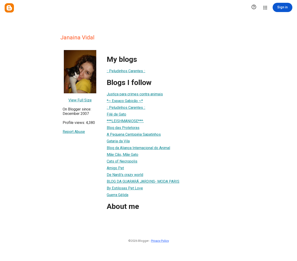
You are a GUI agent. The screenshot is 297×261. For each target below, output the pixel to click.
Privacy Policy (160, 240)
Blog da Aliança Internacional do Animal (138, 148)
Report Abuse (74, 131)
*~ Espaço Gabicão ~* (125, 101)
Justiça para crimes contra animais (135, 94)
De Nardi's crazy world (125, 175)
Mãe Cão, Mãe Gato (122, 154)
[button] (253, 7)
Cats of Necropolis (122, 161)
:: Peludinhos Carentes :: (126, 71)
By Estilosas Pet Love (125, 188)
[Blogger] (9, 8)
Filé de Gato (116, 114)
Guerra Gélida (117, 195)
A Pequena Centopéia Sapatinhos (134, 134)
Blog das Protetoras (123, 128)
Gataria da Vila (118, 141)
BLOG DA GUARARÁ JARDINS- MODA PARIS (143, 181)
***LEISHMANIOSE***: (125, 121)
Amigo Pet (115, 168)
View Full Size (80, 100)
